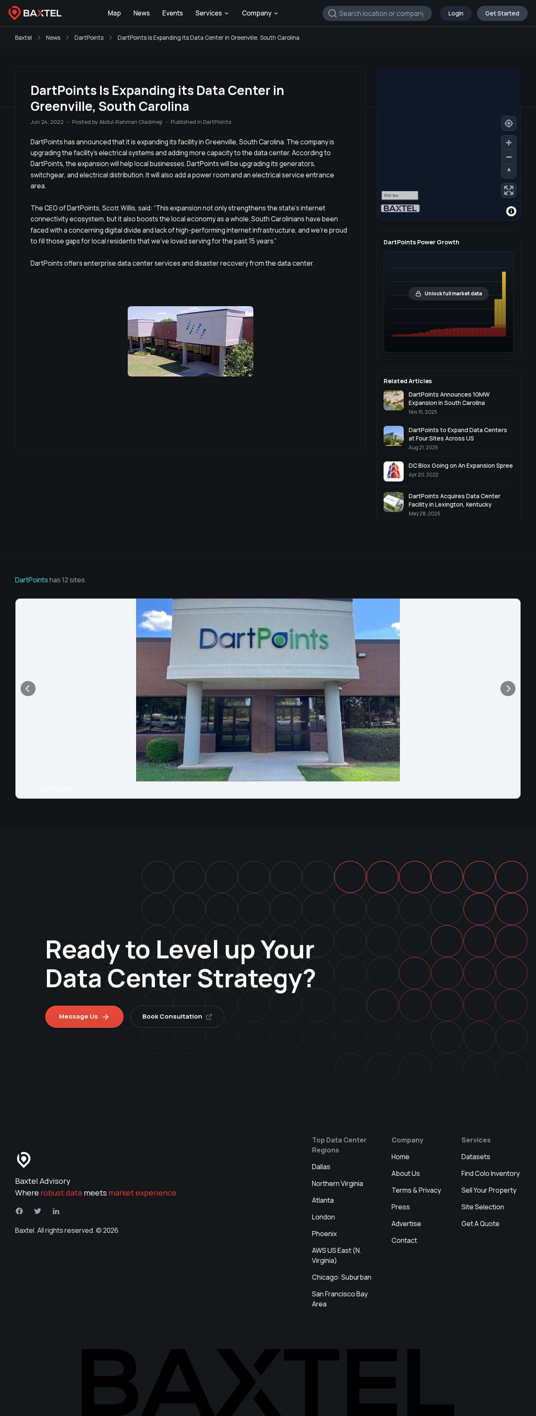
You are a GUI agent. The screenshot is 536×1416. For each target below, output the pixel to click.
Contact (404, 1240)
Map (114, 13)
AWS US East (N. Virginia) (336, 1255)
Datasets (475, 1156)
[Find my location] (509, 123)
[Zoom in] (509, 143)
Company (256, 13)
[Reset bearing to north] (509, 171)
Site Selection (482, 1206)
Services (209, 13)
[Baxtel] (35, 13)
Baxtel (23, 37)
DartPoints (89, 37)
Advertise (406, 1223)
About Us (406, 1173)
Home (401, 1156)
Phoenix (324, 1233)
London (323, 1216)
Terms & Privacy (416, 1190)
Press (401, 1206)
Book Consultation (172, 1016)
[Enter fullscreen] (509, 190)
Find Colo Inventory (490, 1173)
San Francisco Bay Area (340, 1298)
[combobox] (377, 13)
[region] (449, 143)
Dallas (321, 1166)
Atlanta (323, 1200)
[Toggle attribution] (511, 211)
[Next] (507, 688)
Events (172, 13)
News (142, 13)
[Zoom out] (509, 157)
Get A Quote (480, 1223)
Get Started (502, 13)
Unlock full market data (453, 293)
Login (456, 13)
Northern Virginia (337, 1183)
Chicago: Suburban (341, 1277)
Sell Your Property (488, 1190)
